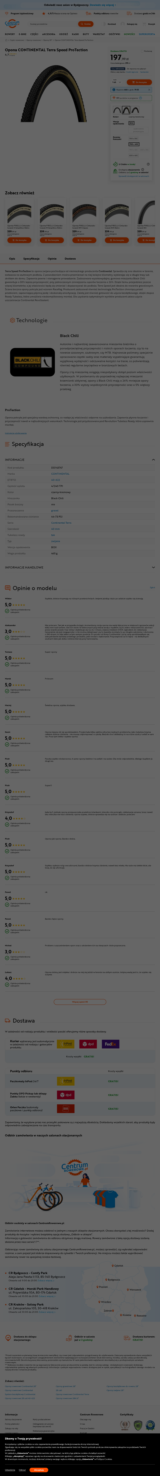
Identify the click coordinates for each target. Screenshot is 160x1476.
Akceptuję (39, 1469)
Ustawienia (10, 1470)
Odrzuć (22, 1470)
